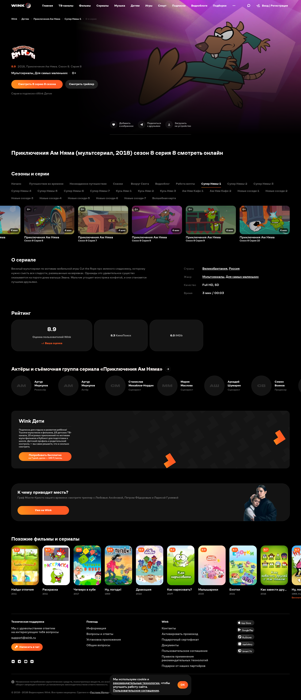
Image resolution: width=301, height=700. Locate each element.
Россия (234, 268)
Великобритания (214, 268)
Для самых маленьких (242, 276)
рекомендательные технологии (136, 683)
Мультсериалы (213, 276)
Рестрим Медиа (99, 692)
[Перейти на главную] (21, 5)
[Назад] (5, 220)
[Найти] (249, 6)
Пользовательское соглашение (136, 690)
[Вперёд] (295, 220)
